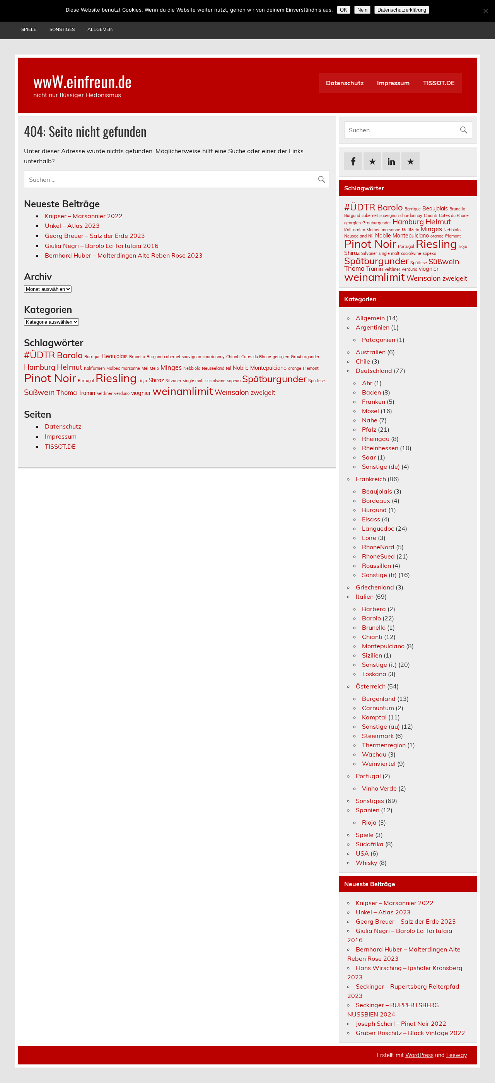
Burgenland (379, 698)
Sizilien (372, 655)
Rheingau (375, 438)
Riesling (116, 378)
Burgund (154, 356)
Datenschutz (345, 83)
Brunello (137, 356)
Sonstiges (62, 29)
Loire (369, 538)
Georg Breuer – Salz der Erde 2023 (95, 235)
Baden (371, 392)
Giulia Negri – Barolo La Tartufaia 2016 (102, 245)
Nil (228, 368)
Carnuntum (378, 708)
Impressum (393, 83)
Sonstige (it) (379, 664)
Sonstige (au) (381, 726)
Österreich (371, 686)
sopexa (234, 380)
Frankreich (371, 479)
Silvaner (173, 380)
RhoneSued (378, 556)
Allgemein (100, 29)
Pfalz (369, 429)
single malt (193, 380)
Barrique (92, 356)
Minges (171, 367)
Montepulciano (383, 646)
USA (362, 853)
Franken (373, 401)
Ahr (367, 383)
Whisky (366, 862)
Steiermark (378, 736)
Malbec (113, 368)
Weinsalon (232, 392)
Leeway (456, 1055)
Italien (365, 596)
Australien (371, 352)
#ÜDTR (39, 354)
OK (343, 10)
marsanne (130, 368)
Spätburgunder (274, 378)
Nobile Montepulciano (260, 367)
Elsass (371, 519)
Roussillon (376, 565)
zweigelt (263, 392)
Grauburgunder (305, 356)
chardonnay (214, 356)
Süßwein (39, 392)
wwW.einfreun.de (82, 81)
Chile (363, 361)
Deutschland (374, 370)
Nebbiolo (191, 368)
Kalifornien (94, 368)
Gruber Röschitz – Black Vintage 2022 (410, 1033)
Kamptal (374, 717)
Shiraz (156, 380)
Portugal (86, 380)
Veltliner (105, 393)
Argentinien (372, 327)
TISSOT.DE (439, 83)
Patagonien (378, 339)
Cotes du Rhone (256, 356)
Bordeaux (376, 500)
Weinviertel (379, 763)
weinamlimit (182, 391)
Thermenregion (384, 745)
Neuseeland (213, 368)
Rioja (369, 822)
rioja (142, 380)
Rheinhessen (380, 448)
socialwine (215, 380)
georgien (281, 356)
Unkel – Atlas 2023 (72, 225)
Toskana (374, 674)
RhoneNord (378, 547)
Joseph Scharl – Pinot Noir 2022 (401, 1023)
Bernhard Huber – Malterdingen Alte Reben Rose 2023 (124, 255)
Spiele (28, 29)
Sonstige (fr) (379, 575)
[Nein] (485, 11)
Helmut (69, 367)
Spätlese (316, 380)
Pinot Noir (50, 378)
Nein (362, 10)
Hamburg (39, 367)
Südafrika (370, 844)
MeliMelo (150, 368)
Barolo (70, 355)
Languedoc (378, 528)
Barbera (374, 609)
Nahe (369, 420)
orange (294, 368)
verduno (122, 393)
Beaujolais (115, 356)
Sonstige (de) (381, 466)
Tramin (87, 392)
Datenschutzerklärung (401, 10)
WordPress (419, 1055)
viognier (141, 392)
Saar (369, 457)
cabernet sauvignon (182, 356)
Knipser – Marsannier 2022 (84, 216)
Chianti (233, 356)
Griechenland (375, 587)
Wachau (374, 754)
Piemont (311, 368)
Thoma (66, 392)
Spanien (367, 810)
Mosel (370, 411)
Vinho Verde (379, 788)
